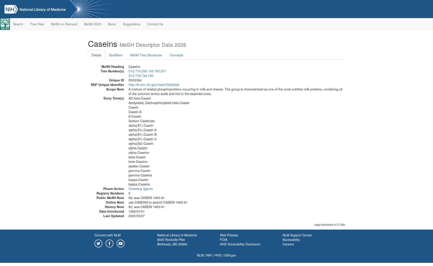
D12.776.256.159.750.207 (147, 71)
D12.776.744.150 (141, 75)
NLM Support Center (297, 235)
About (112, 24)
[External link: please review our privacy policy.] (98, 243)
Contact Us (155, 24)
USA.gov (230, 255)
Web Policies (229, 235)
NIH (209, 255)
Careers (288, 244)
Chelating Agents (141, 188)
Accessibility (291, 239)
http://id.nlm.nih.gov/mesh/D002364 (154, 84)
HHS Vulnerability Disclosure (240, 244)
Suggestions (131, 24)
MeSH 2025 (92, 24)
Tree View (37, 24)
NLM (200, 255)
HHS (217, 255)
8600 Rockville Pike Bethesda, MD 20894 (172, 241)
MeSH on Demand (64, 24)
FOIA (223, 239)
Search (18, 24)
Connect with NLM (107, 235)
